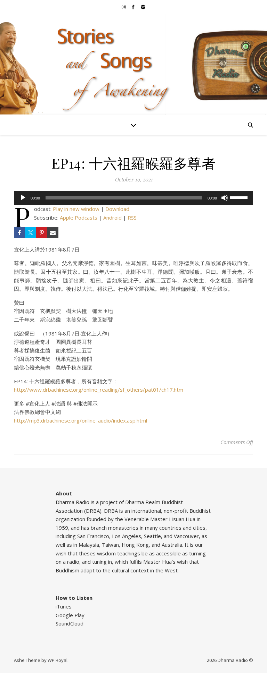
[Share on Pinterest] (41, 232)
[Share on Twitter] (30, 232)
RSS (132, 217)
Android (112, 217)
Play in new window (76, 208)
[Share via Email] (52, 232)
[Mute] (224, 197)
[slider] (240, 197)
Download (117, 208)
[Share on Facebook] (19, 232)
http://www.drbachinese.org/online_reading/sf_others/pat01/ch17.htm (98, 389)
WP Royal (57, 660)
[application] (133, 198)
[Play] (22, 197)
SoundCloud (69, 623)
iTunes (64, 606)
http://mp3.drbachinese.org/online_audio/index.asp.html (80, 420)
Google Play (70, 615)
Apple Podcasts (78, 217)
